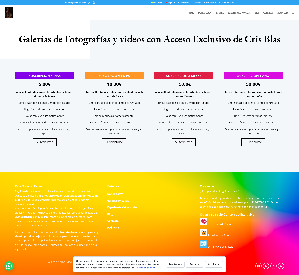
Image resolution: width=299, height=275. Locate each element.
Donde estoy (204, 13)
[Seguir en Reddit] (281, 266)
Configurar (214, 264)
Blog (257, 13)
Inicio (191, 13)
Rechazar (195, 264)
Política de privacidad (59, 262)
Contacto (268, 13)
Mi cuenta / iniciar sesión (204, 3)
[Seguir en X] (266, 266)
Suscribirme (44, 142)
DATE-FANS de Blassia (220, 246)
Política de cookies (145, 267)
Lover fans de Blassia (220, 224)
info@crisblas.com (214, 202)
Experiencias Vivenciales (122, 207)
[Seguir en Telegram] (273, 266)
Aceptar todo (176, 264)
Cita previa (282, 13)
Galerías (220, 13)
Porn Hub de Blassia (219, 235)
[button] (9, 266)
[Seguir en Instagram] (258, 266)
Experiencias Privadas (239, 13)
